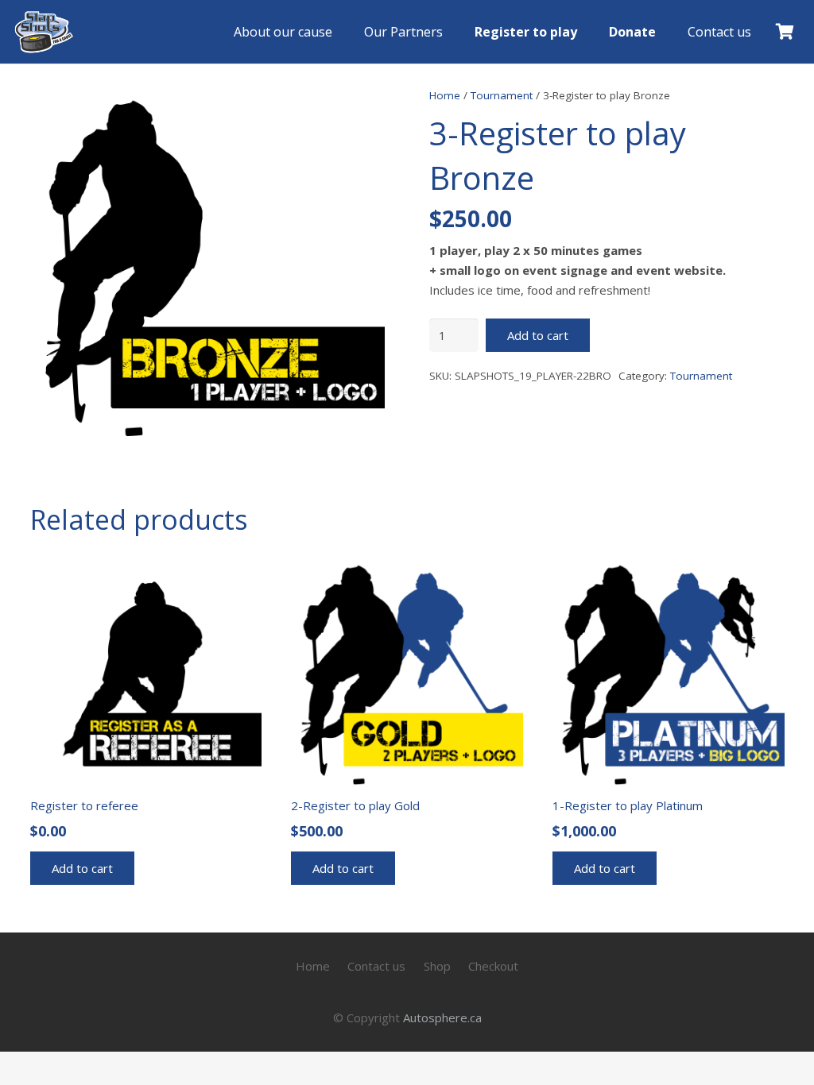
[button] (667, 31)
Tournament (502, 95)
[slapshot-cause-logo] (44, 32)
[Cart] (784, 32)
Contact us (376, 966)
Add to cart (537, 335)
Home (444, 95)
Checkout (493, 966)
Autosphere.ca (442, 1017)
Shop (437, 966)
